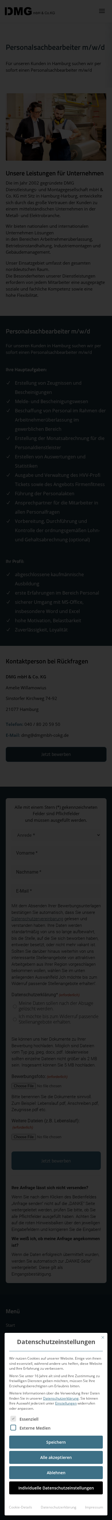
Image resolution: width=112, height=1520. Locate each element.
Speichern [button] (56, 1442)
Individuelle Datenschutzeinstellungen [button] (56, 1488)
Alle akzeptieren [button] (56, 1457)
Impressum (94, 1507)
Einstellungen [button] (66, 1403)
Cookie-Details (20, 1507)
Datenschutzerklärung (61, 1398)
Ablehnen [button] (56, 1472)
